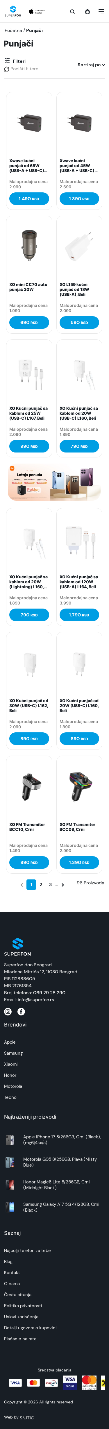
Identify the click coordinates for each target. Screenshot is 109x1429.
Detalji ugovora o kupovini (30, 1328)
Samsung (13, 1053)
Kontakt (12, 1273)
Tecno (10, 1097)
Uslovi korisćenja (21, 1317)
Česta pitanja (17, 1295)
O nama (12, 1284)
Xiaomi (11, 1064)
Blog (8, 1262)
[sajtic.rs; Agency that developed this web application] (27, 1417)
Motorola (13, 1086)
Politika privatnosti (23, 1306)
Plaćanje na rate (20, 1339)
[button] (99, 11)
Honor (10, 1075)
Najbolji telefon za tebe (27, 1250)
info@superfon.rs (36, 1000)
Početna (13, 30)
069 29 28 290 (49, 993)
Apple (10, 1042)
